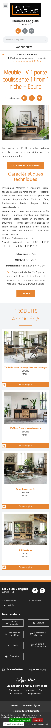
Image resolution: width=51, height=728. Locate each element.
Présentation (10, 601)
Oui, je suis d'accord (20, 720)
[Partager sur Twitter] (39, 98)
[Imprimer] (24, 98)
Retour (26, 293)
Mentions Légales (31, 705)
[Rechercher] (45, 39)
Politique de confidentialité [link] (37, 724)
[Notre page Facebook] (25, 31)
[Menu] (5, 5)
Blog (40, 690)
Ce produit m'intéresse (27, 166)
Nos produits (24, 47)
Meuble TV (41, 58)
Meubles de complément (21, 58)
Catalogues (18, 694)
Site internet (14, 690)
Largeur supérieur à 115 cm (28, 61)
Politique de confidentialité (25, 711)
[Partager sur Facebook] (32, 98)
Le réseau (29, 690)
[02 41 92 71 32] (18, 31)
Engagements (34, 694)
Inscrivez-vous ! (37, 669)
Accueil (14, 705)
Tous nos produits (27, 55)
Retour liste (14, 98)
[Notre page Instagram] (31, 31)
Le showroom (34, 601)
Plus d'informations (14, 724)
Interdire (38, 720)
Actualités (9, 605)
